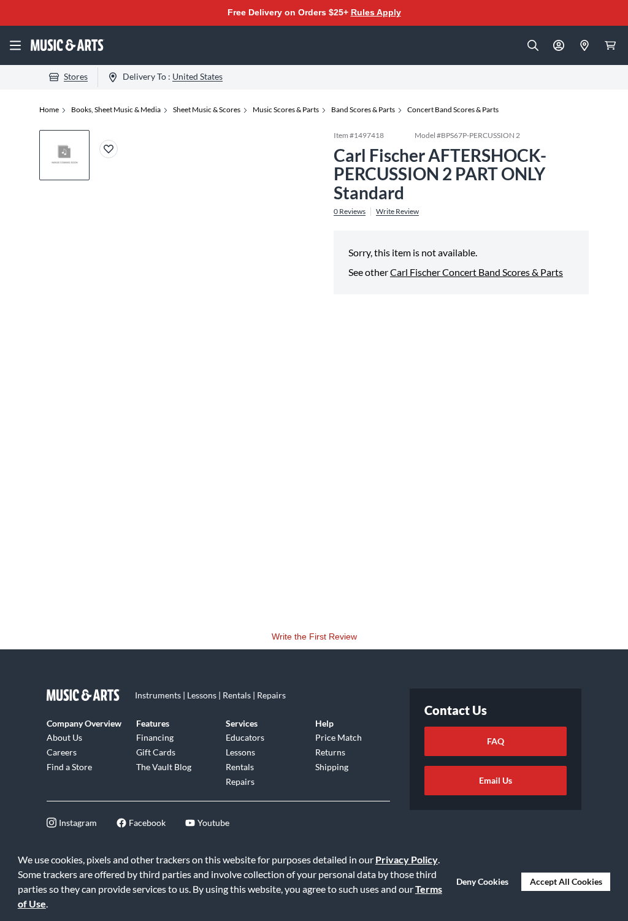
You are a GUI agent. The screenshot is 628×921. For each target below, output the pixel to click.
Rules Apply (376, 12)
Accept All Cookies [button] (566, 881)
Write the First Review (314, 636)
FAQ (495, 741)
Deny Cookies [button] (482, 881)
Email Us (495, 780)
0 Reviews (350, 211)
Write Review (397, 211)
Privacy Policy (406, 859)
